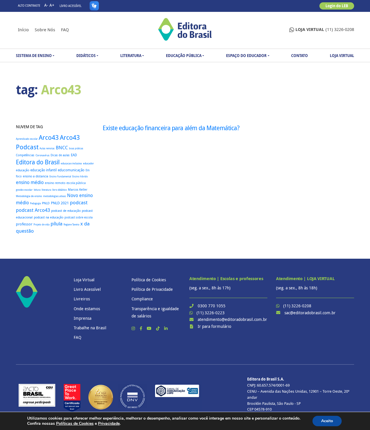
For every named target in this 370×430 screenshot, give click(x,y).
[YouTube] (150, 328)
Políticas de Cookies (75, 423)
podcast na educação (48, 217)
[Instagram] (134, 328)
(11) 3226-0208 (324, 29)
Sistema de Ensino (34, 55)
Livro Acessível (71, 6)
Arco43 (49, 137)
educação (22, 170)
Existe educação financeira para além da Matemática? (171, 128)
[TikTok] (158, 328)
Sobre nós (45, 29)
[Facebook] (141, 328)
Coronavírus (42, 155)
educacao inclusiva (71, 163)
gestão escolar (24, 190)
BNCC (62, 147)
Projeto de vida (41, 224)
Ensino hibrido (80, 176)
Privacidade (109, 423)
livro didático (59, 190)
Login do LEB (336, 5)
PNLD (46, 203)
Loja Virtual (342, 55)
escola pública (76, 183)
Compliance (142, 299)
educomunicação (71, 170)
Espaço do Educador (246, 55)
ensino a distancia (35, 176)
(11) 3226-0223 (211, 312)
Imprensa (82, 318)
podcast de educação (66, 211)
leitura (37, 189)
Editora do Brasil (38, 162)
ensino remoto (55, 183)
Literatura (130, 55)
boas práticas (76, 148)
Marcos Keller (77, 190)
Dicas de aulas (60, 155)
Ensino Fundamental (60, 176)
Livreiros (82, 299)
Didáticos (86, 55)
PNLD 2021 (60, 203)
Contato (299, 55)
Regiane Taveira (71, 224)
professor (24, 224)
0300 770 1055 (211, 305)
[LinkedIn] (166, 328)
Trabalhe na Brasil (90, 327)
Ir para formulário (214, 326)
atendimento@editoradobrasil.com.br (232, 319)
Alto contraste (29, 6)
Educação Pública (183, 55)
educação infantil (43, 170)
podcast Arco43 (33, 210)
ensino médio (30, 182)
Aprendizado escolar (27, 138)
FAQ (65, 29)
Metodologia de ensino (29, 196)
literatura (46, 189)
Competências (25, 155)
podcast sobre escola (78, 217)
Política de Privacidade (152, 289)
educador (88, 163)
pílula (56, 223)
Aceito (327, 421)
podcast (79, 202)
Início (23, 29)
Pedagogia (35, 203)
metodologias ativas (54, 196)
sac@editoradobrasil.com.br (310, 312)
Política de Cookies (149, 279)
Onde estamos (87, 308)
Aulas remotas (47, 148)
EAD (74, 155)
